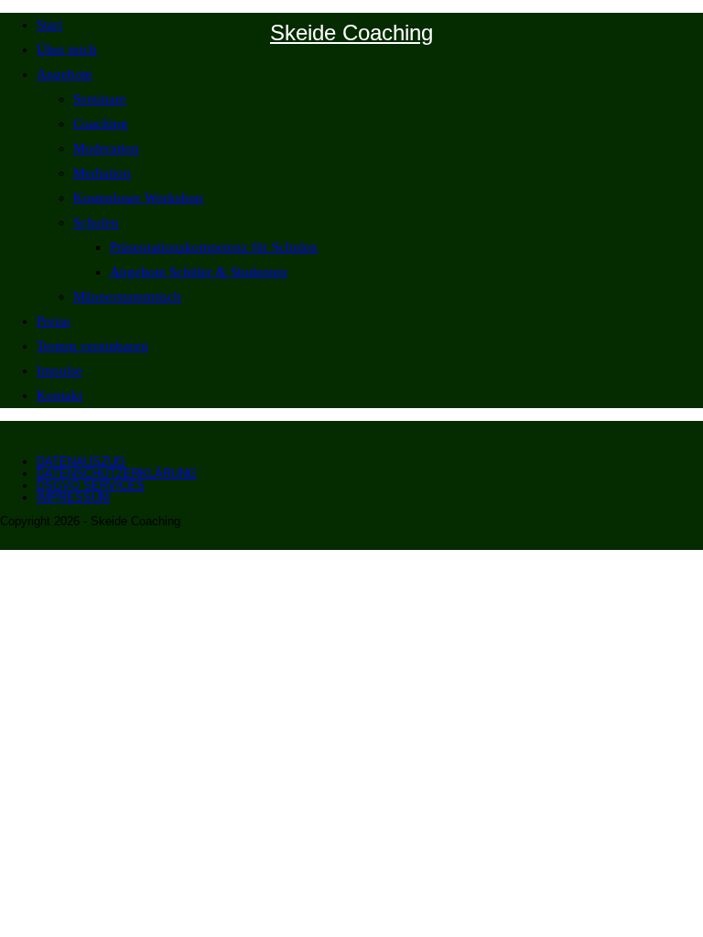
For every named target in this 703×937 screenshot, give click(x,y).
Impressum (73, 497)
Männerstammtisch (127, 296)
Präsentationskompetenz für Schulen (214, 247)
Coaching (100, 123)
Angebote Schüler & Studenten (198, 271)
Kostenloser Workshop (138, 197)
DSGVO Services (91, 485)
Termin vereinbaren (92, 346)
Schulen (96, 222)
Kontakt (59, 395)
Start (49, 24)
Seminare (99, 99)
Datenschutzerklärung (117, 473)
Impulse (59, 370)
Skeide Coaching (351, 32)
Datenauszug (81, 461)
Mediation (102, 173)
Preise (53, 321)
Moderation (106, 148)
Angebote (64, 74)
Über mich (67, 49)
